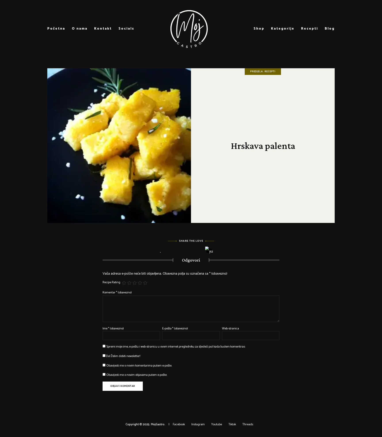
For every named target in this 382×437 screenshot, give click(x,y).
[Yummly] (209, 251)
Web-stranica (230, 328)
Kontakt (103, 28)
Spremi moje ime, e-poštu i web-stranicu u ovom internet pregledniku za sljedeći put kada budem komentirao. (175, 346)
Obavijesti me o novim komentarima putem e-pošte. (139, 365)
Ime (113, 328)
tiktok (232, 424)
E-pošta (175, 328)
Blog (330, 28)
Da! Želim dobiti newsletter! (122, 356)
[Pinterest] (197, 251)
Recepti (309, 28)
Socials (126, 28)
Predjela (256, 72)
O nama (80, 28)
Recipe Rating (111, 282)
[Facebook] (173, 251)
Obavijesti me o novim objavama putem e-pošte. (136, 375)
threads (248, 424)
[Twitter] (185, 251)
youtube (216, 424)
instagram (198, 424)
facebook (179, 424)
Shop (259, 28)
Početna (56, 28)
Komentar (117, 292)
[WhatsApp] (221, 251)
